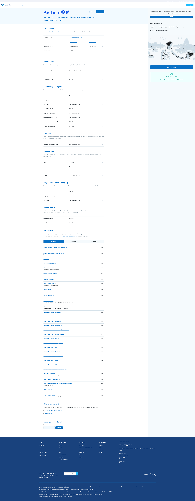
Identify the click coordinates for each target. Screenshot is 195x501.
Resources (101, 450)
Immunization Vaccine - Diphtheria (52, 312)
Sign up (171, 16)
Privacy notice (69, 491)
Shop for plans (171, 67)
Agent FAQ (81, 452)
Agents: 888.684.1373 (171, 1)
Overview (101, 445)
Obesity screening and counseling (51, 379)
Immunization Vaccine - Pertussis (51, 351)
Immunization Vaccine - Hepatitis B (52, 321)
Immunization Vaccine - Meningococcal (53, 343)
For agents (81, 445)
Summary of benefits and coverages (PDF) (55, 410)
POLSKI (77, 494)
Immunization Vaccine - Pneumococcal (53, 356)
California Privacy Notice (97, 491)
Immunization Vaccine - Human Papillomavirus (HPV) (56, 330)
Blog (21, 5)
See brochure (73, 42)
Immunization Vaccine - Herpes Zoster (52, 325)
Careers (26, 5)
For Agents (169, 5)
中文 (44, 494)
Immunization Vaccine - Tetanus (51, 364)
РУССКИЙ (87, 494)
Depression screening (48, 279)
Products (101, 447)
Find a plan (190, 5)
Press (60, 452)
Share (92, 12)
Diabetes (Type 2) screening (50, 283)
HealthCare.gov (65, 489)
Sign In (100, 452)
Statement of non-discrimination (86, 491)
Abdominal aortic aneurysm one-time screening (55, 247)
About (17, 5)
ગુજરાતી (60, 494)
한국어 (74, 494)
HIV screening (46, 306)
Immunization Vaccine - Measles (51, 338)
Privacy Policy (60, 496)
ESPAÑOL (91, 494)
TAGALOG (96, 494)
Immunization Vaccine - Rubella (51, 360)
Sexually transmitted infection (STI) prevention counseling (57, 383)
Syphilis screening (47, 389)
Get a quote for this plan (76, 37)
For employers (62, 454)
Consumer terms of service (52, 491)
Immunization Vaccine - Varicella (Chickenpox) (54, 369)
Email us (61, 457)
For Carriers (176, 5)
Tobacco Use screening (49, 395)
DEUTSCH (56, 494)
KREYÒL (47, 494)
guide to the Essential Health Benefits (57, 31)
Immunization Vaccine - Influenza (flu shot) (53, 334)
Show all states (42, 455)
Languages (41, 494)
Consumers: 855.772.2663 (185, 1)
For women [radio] (73, 241)
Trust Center (104, 491)
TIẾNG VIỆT (101, 494)
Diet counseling (47, 289)
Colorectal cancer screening (50, 273)
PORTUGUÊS (81, 494)
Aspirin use (46, 259)
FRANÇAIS (52, 494)
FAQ (40, 447)
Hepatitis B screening (48, 295)
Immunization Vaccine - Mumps (51, 347)
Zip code (45, 425)
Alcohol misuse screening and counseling (53, 253)
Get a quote (100, 11)
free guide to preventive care (70, 236)
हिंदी (63, 494)
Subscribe (77, 473)
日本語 (70, 494)
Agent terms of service (62, 491)
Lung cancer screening (49, 373)
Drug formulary (48, 413)
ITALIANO (66, 494)
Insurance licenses (76, 491)
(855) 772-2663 (125, 445)
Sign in (182, 5)
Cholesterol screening (48, 267)
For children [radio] (93, 241)
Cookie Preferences (63, 459)
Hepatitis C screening (48, 301)
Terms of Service (67, 496)
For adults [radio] (53, 241)
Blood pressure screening (49, 263)
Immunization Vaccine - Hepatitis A (52, 317)
